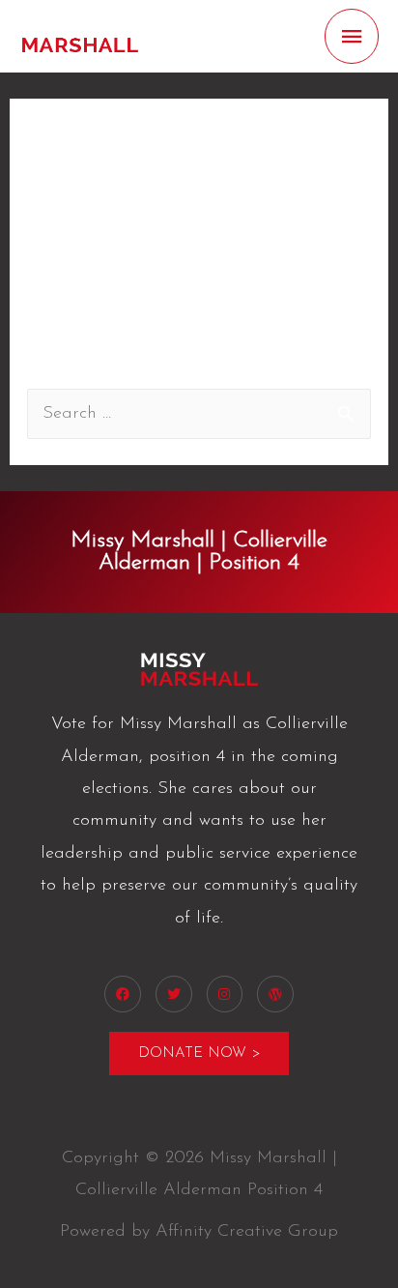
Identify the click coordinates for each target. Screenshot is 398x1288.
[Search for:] (199, 414)
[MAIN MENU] (352, 36)
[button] (199, 1053)
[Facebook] (122, 994)
